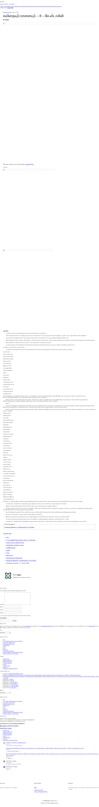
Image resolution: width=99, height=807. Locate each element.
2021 (7, 537)
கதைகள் (34, 6)
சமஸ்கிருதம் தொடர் (38, 790)
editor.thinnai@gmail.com (46, 626)
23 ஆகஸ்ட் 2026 (10, 7)
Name (1, 606)
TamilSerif (16, 725)
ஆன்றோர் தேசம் (10, 548)
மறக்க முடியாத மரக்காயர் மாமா (15, 542)
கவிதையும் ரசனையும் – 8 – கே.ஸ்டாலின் (10, 653)
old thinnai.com (91, 626)
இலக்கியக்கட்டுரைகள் (19, 6)
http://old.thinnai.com (15, 723)
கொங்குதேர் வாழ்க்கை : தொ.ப (15, 545)
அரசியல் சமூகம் (3, 6)
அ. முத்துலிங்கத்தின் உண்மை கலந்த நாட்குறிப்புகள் (20, 540)
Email (1, 609)
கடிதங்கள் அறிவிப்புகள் (28, 6)
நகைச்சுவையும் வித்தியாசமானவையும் (54, 6)
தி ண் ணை (2, 1)
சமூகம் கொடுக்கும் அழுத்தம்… (75, 675)
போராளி (11, 679)
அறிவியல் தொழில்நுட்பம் (10, 6)
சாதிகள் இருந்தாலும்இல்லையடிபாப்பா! (16, 673)
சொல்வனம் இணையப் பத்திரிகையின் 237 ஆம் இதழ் (19, 527)
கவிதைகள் (45, 6)
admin (7, 19)
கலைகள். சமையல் (39, 6)
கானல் (8, 550)
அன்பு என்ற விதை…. (14, 682)
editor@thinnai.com (28, 626)
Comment (2, 604)
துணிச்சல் (6, 677)
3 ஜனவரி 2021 (29, 164)
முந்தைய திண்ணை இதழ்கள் (40, 791)
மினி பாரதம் (9, 555)
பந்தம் (8, 553)
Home (35, 787)
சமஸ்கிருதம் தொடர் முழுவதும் (6, 728)
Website (1, 612)
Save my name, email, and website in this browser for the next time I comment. (16, 615)
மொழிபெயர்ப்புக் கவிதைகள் (14, 558)
